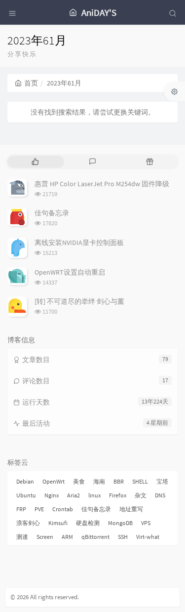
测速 (22, 536)
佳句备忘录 (52, 212)
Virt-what (147, 536)
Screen (45, 536)
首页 (31, 83)
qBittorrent (95, 536)
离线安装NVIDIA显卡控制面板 (79, 242)
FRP (21, 509)
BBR (118, 481)
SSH (123, 536)
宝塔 (162, 481)
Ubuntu (26, 495)
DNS (160, 495)
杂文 (141, 495)
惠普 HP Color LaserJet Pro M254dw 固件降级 (102, 183)
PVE (39, 509)
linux (94, 495)
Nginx (51, 495)
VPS (145, 523)
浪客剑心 (28, 523)
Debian (25, 481)
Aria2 (73, 495)
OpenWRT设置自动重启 (70, 272)
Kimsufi (58, 523)
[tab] (35, 162)
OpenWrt (53, 481)
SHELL (140, 481)
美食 (79, 481)
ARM (67, 536)
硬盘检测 (88, 523)
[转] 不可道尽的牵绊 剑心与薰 (79, 301)
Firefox (117, 495)
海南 (99, 481)
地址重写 (131, 509)
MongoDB (120, 523)
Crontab (62, 509)
